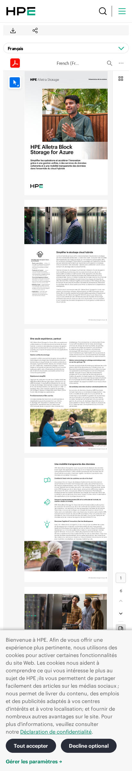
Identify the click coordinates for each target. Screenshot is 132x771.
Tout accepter (31, 746)
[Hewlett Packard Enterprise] (20, 11)
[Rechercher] (103, 11)
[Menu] (122, 11)
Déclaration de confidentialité (56, 732)
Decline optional (89, 746)
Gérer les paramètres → (34, 761)
